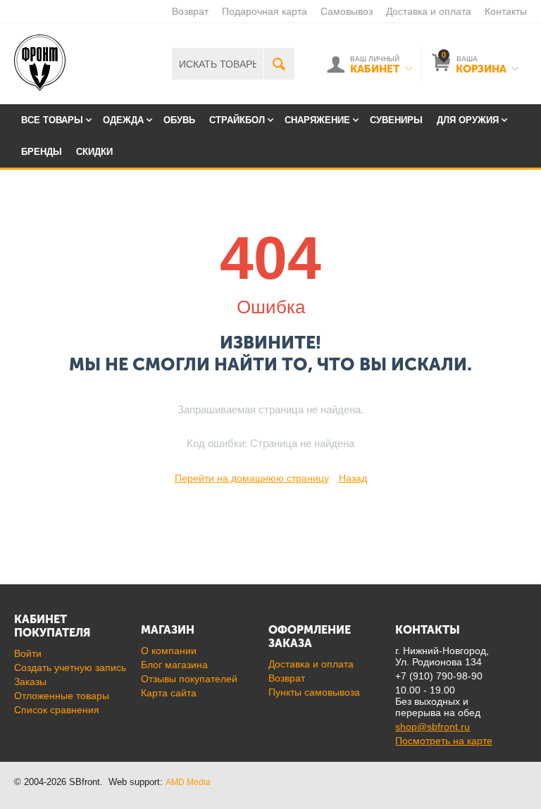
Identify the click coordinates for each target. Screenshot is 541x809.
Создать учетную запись (70, 667)
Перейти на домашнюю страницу (252, 478)
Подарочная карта (264, 11)
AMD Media (188, 782)
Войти (28, 653)
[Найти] (278, 64)
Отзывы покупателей (189, 678)
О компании (169, 650)
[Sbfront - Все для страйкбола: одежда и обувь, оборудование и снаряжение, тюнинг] (40, 62)
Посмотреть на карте (443, 740)
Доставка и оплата (428, 11)
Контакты (506, 11)
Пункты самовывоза (314, 692)
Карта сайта (169, 692)
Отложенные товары (61, 695)
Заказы (30, 681)
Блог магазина (174, 664)
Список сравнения (56, 709)
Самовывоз (347, 11)
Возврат (190, 11)
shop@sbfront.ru (432, 726)
